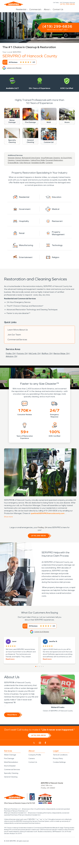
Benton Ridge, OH (61, 353)
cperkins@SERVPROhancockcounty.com (47, 513)
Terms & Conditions (60, 755)
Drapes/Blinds (13, 163)
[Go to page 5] (43, 666)
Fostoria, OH (22, 353)
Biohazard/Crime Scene (31, 158)
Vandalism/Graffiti (38, 163)
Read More (12, 715)
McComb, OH (34, 353)
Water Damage (10, 755)
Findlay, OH (10, 353)
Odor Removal (24, 163)
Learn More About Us (18, 329)
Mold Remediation (11, 762)
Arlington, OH (11, 356)
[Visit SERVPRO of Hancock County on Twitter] (34, 743)
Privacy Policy (58, 758)
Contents (49, 163)
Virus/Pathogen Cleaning (50, 158)
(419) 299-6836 (67, 4)
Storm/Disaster (10, 766)
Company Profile (34, 755)
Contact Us (58, 9)
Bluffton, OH (47, 353)
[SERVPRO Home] (13, 4)
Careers (31, 758)
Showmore (8, 517)
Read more (10, 659)
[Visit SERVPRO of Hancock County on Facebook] (45, 743)
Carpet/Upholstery (22, 160)
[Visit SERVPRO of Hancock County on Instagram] (40, 742)
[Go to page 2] (37, 666)
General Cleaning (10, 777)
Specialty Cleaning (11, 773)
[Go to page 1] (35, 666)
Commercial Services (17, 339)
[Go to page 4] (41, 666)
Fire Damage (9, 758)
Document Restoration (54, 160)
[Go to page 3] (39, 666)
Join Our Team (14, 334)
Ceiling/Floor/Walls (37, 160)
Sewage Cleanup (14, 158)
